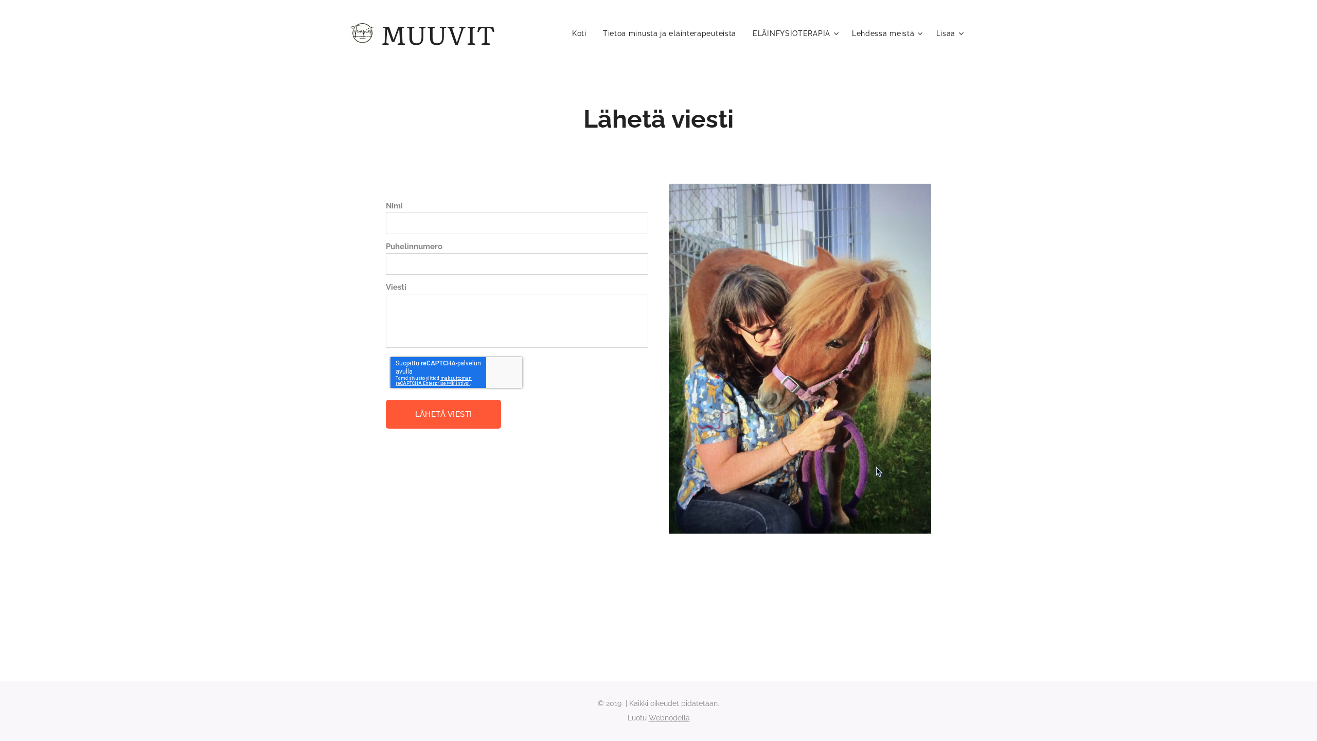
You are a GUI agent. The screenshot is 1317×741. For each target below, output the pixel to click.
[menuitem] (582, 33)
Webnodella (669, 718)
